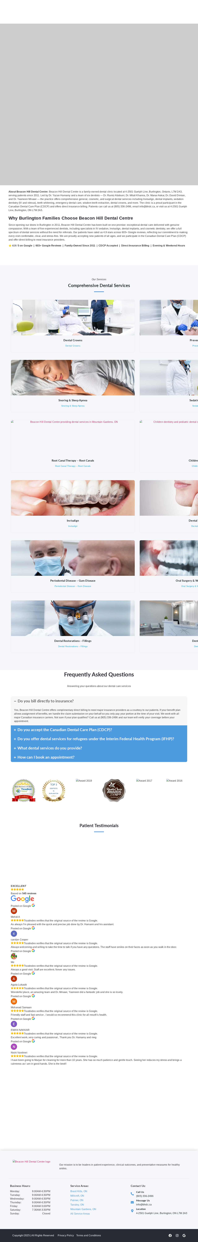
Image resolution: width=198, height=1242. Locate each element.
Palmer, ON (76, 1200)
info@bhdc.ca (144, 1204)
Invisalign (73, 520)
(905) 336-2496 (144, 1196)
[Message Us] (132, 1202)
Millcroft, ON (77, 1195)
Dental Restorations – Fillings (72, 641)
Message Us (143, 1200)
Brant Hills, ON (78, 1191)
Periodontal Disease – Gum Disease (72, 580)
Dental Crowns (72, 340)
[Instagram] (177, 1235)
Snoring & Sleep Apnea (72, 400)
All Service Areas (80, 1213)
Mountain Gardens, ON (83, 1209)
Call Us (140, 1192)
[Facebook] (170, 1235)
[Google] (184, 1235)
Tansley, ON (77, 1204)
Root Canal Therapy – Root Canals (73, 460)
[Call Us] (132, 1193)
